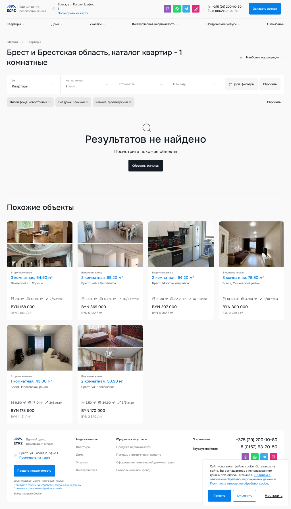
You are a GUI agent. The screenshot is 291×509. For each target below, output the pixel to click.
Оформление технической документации (145, 462)
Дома (55, 24)
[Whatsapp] (177, 9)
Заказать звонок (265, 9)
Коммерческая (86, 470)
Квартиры (14, 24)
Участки (95, 24)
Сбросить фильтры (145, 165)
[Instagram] (195, 9)
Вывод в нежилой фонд (132, 470)
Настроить (273, 495)
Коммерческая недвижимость (153, 24)
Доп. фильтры (244, 84)
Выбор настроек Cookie (27, 493)
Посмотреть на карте (73, 13)
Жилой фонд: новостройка (28, 102)
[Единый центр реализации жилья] (28, 9)
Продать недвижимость (34, 471)
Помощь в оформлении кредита (138, 455)
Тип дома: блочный (71, 102)
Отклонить (244, 496)
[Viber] (167, 9)
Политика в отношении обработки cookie (38, 488)
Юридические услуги (221, 24)
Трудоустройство (205, 449)
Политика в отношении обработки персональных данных (47, 485)
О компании (275, 24)
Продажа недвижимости (133, 447)
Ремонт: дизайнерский (111, 102)
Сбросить (270, 84)
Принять (219, 496)
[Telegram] (186, 9)
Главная (12, 42)
